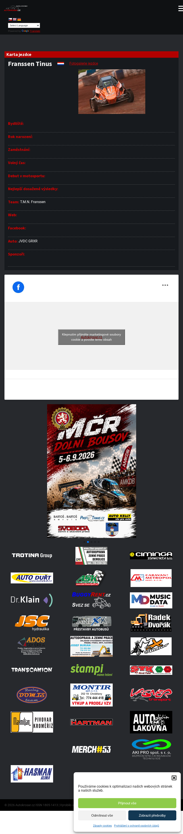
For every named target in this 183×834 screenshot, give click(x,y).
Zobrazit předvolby (152, 815)
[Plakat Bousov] (91, 537)
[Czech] (10, 19)
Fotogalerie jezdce (83, 63)
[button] (174, 778)
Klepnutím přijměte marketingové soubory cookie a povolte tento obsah (91, 337)
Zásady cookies (102, 825)
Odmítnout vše (102, 815)
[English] (14, 19)
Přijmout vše (127, 803)
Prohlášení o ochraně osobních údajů (136, 825)
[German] (19, 19)
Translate (35, 31)
